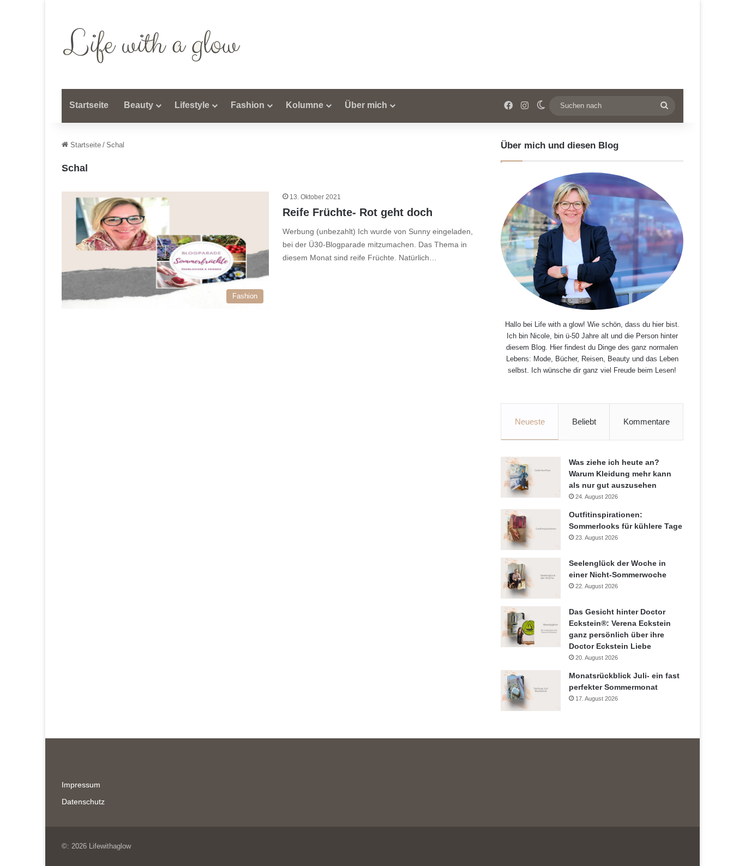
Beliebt (584, 421)
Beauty (138, 105)
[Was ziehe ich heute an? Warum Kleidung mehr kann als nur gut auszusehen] (531, 477)
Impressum (81, 785)
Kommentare (646, 421)
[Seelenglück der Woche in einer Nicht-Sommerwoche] (531, 578)
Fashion (248, 105)
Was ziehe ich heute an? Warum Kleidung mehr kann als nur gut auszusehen (620, 473)
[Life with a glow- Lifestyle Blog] (154, 44)
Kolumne (304, 105)
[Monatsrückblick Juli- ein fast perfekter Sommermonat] (531, 690)
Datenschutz (83, 802)
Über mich (366, 105)
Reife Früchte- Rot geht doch (357, 212)
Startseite (89, 105)
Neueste (530, 421)
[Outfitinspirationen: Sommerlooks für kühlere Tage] (531, 529)
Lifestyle (192, 105)
